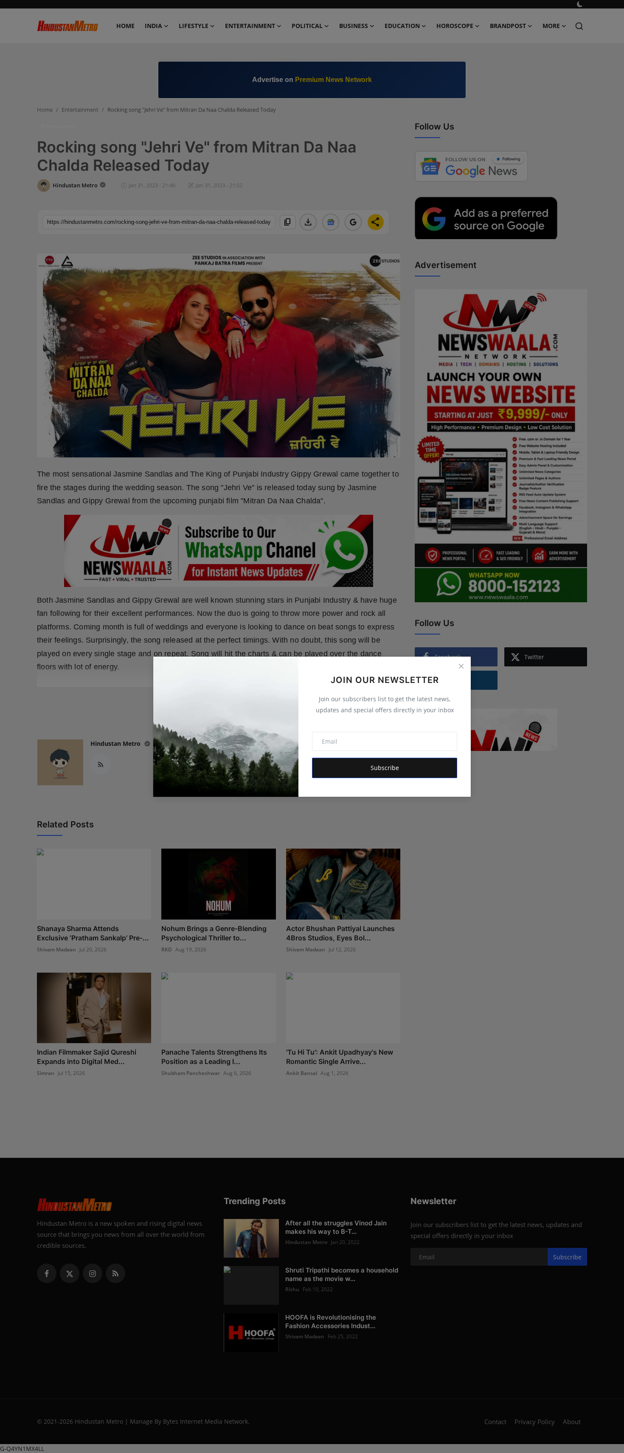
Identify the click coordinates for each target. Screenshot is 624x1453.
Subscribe (385, 768)
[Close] (461, 666)
